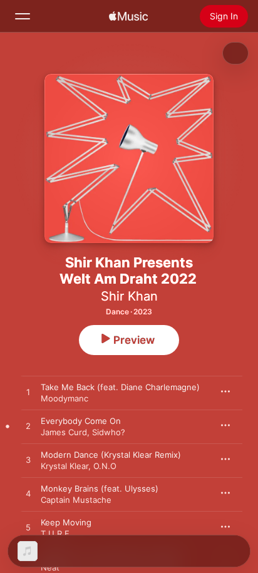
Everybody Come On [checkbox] (81, 421)
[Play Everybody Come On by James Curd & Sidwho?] (28, 426)
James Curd (64, 432)
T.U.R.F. (56, 534)
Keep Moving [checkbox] (66, 522)
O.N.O (104, 466)
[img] (128, 16)
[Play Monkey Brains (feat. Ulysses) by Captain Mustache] (28, 494)
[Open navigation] (22, 16)
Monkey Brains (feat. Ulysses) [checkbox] (99, 488)
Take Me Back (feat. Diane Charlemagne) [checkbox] (120, 387)
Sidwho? (108, 432)
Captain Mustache (76, 500)
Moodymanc (64, 398)
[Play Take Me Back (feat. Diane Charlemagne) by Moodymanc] (28, 392)
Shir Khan (129, 296)
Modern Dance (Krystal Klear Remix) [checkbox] (111, 455)
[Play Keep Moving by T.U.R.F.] (28, 528)
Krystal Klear (64, 466)
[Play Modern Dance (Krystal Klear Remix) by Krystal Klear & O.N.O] (28, 460)
